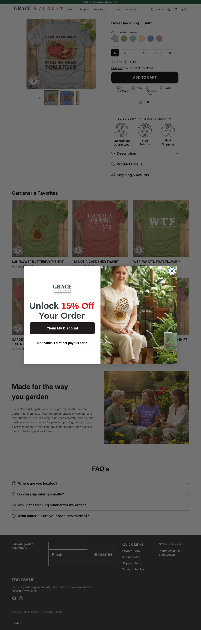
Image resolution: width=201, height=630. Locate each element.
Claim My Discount (62, 328)
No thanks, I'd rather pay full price (62, 343)
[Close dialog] (172, 270)
